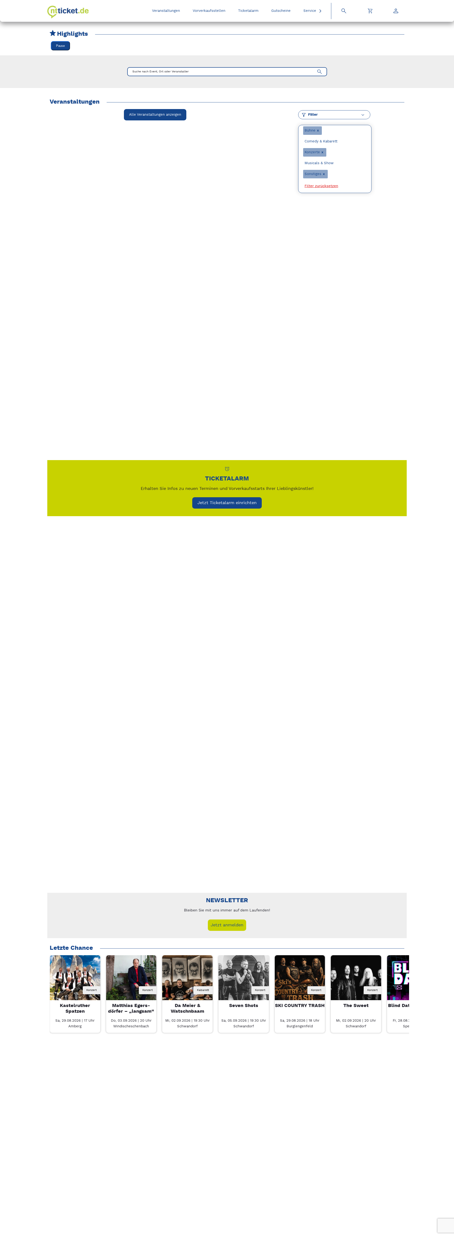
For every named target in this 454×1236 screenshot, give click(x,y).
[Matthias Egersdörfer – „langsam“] (131, 980)
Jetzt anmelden (227, 925)
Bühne (310, 130)
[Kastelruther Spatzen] (75, 980)
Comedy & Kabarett (321, 141)
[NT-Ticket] (68, 12)
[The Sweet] (356, 980)
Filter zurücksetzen (321, 186)
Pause (60, 46)
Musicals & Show (319, 163)
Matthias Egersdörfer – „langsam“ (131, 1008)
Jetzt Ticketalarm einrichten (227, 503)
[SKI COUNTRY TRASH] (300, 980)
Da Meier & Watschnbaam (187, 1008)
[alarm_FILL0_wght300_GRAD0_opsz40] (227, 468)
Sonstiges (313, 174)
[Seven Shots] (243, 980)
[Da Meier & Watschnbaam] (187, 980)
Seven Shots (243, 1006)
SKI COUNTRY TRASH (300, 1006)
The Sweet (356, 1006)
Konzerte (312, 152)
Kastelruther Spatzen (75, 1008)
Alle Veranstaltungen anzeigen (155, 114)
